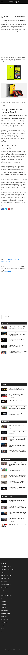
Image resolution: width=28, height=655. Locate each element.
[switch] (22, 329)
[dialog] (14, 327)
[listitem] (14, 326)
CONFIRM (9, 352)
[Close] (25, 300)
